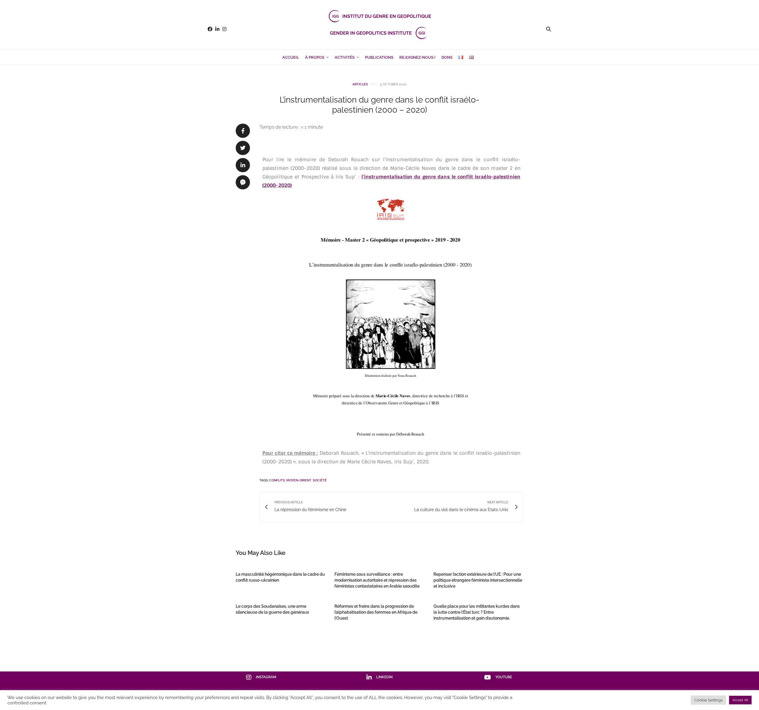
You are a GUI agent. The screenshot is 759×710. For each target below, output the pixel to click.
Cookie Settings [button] (708, 700)
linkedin (384, 677)
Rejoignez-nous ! (417, 57)
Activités (345, 57)
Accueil (290, 57)
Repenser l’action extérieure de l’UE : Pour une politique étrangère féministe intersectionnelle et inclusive (477, 580)
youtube (503, 677)
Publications (379, 57)
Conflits (277, 480)
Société (320, 480)
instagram (266, 677)
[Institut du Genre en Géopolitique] (379, 29)
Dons (446, 57)
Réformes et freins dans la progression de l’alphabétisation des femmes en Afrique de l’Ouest (375, 612)
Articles (360, 84)
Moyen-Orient (298, 480)
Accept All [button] (740, 700)
